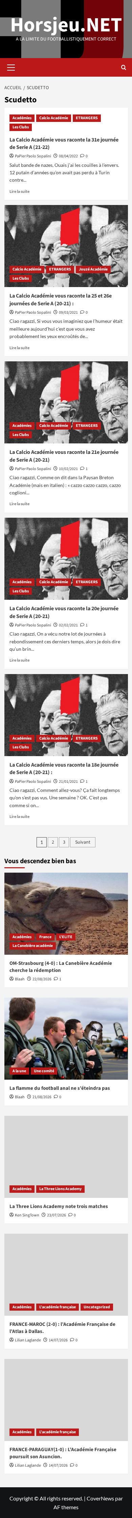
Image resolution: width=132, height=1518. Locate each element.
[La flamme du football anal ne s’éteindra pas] (66, 1039)
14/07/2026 (58, 1340)
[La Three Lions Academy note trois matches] (66, 1157)
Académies (22, 118)
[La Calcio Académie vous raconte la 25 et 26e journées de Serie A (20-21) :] (66, 246)
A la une (19, 1071)
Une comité (44, 1071)
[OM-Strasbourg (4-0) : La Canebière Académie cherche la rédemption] (66, 914)
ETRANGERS (87, 118)
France (45, 937)
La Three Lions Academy (60, 1189)
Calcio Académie (53, 118)
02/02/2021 (68, 625)
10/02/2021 (68, 469)
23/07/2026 (56, 1215)
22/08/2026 (41, 979)
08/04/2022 (68, 156)
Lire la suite (19, 191)
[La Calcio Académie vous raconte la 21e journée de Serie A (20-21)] (66, 402)
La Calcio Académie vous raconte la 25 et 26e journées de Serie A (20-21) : (60, 299)
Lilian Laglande (28, 1340)
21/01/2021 (68, 781)
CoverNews (100, 1498)
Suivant (82, 842)
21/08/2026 (41, 1097)
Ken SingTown (27, 1215)
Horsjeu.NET (66, 25)
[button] (11, 66)
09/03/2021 (68, 312)
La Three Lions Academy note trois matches (58, 1206)
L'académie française (57, 1307)
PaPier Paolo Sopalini (33, 156)
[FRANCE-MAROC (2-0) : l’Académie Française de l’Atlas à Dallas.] (66, 1275)
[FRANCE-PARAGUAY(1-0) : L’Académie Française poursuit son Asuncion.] (66, 1400)
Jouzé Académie (93, 269)
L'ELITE (65, 937)
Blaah (20, 979)
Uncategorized (97, 1307)
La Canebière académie (33, 946)
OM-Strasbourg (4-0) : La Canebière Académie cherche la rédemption (60, 967)
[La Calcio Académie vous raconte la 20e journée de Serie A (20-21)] (66, 559)
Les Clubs (21, 127)
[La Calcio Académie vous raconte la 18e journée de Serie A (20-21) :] (66, 715)
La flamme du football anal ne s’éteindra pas (59, 1088)
